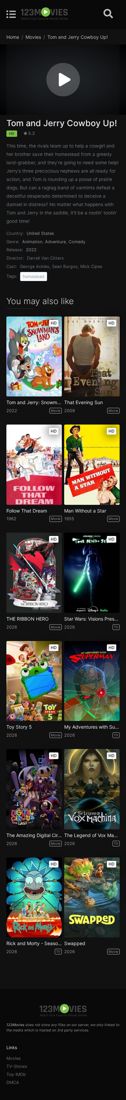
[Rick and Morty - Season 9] (34, 897)
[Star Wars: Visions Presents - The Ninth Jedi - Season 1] (92, 573)
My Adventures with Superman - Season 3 (92, 727)
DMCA (12, 1082)
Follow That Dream (26, 511)
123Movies (15, 1025)
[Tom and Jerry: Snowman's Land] (34, 356)
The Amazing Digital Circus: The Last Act (34, 835)
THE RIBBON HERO (27, 619)
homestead (33, 276)
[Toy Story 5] (34, 681)
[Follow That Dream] (34, 465)
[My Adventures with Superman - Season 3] (92, 681)
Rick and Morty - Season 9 (34, 943)
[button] (63, 79)
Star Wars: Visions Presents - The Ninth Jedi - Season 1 (92, 619)
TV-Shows (16, 1066)
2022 (31, 249)
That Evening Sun (83, 402)
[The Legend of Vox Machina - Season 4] (92, 789)
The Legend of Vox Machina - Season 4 (92, 835)
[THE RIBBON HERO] (34, 573)
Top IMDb (16, 1074)
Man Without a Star (85, 511)
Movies (13, 1058)
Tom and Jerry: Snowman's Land (34, 402)
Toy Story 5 (19, 727)
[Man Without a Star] (92, 465)
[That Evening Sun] (92, 356)
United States (40, 233)
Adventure (55, 241)
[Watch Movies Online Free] (44, 14)
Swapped (74, 943)
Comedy (77, 241)
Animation (32, 241)
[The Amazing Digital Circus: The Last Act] (34, 789)
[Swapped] (92, 897)
